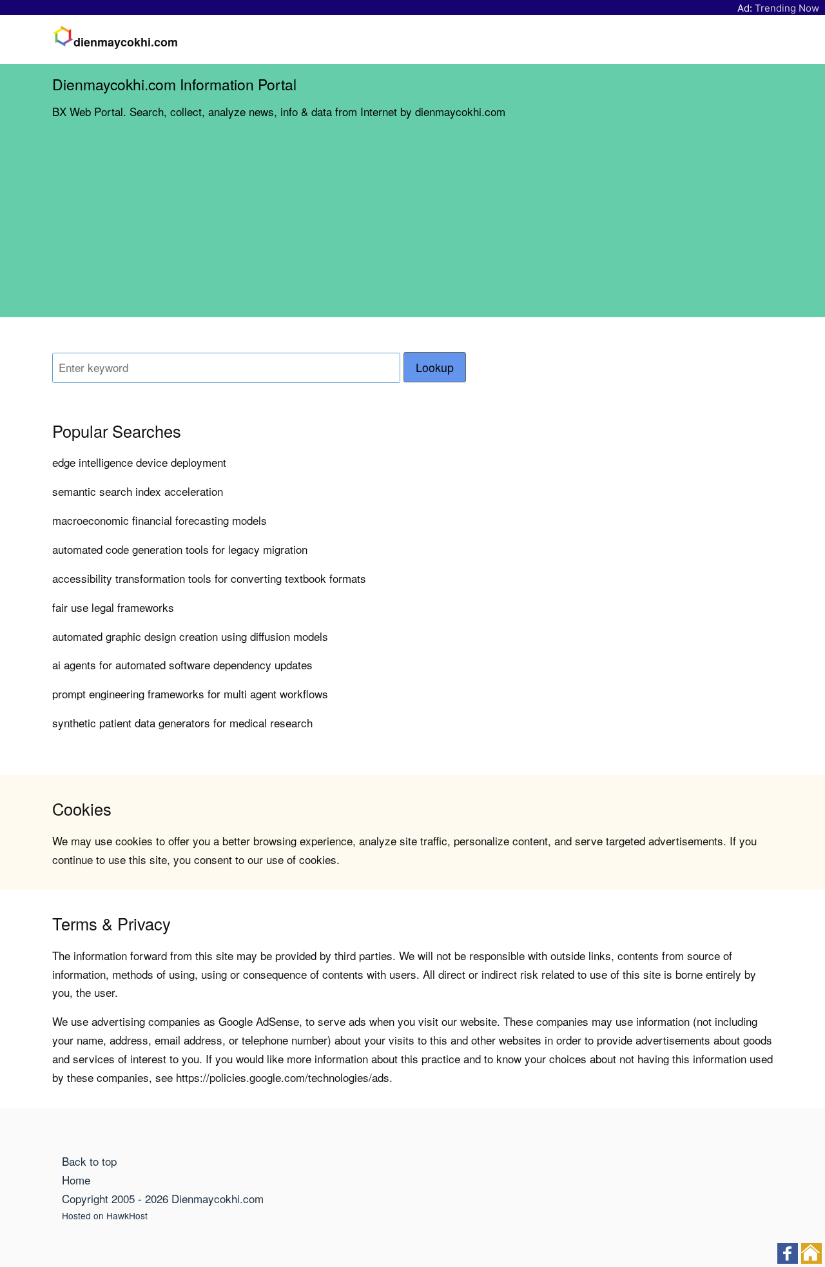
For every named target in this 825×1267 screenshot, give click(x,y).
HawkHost (127, 1215)
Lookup (435, 367)
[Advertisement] (412, 227)
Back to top (89, 1161)
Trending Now (787, 8)
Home (76, 1180)
